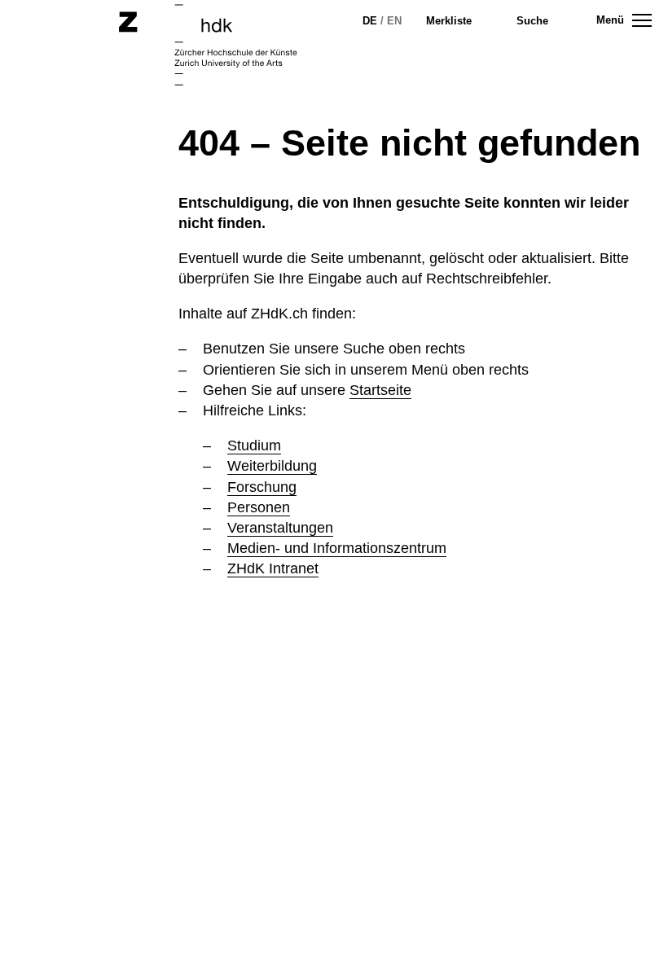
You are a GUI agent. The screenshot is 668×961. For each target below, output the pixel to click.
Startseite (380, 390)
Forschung (262, 487)
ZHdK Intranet (273, 568)
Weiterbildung (272, 466)
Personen (258, 507)
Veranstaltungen (280, 528)
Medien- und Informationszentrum (336, 548)
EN (394, 21)
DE (370, 21)
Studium (254, 445)
